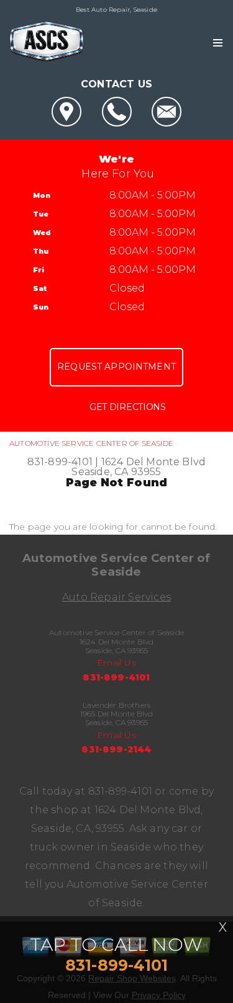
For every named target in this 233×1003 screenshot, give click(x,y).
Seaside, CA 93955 (116, 472)
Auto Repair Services (116, 597)
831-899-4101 (60, 462)
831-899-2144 (116, 749)
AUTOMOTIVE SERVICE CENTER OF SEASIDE (91, 443)
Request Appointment (116, 366)
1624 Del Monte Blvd (153, 462)
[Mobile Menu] (217, 43)
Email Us (116, 662)
